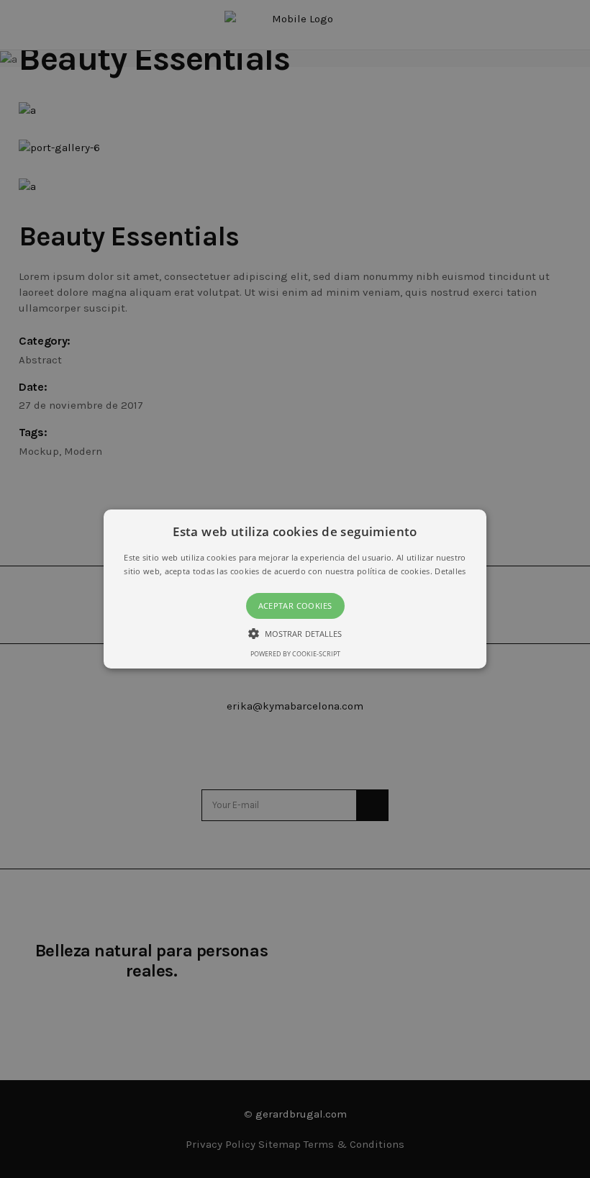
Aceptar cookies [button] (295, 605)
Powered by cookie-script (295, 653)
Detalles (450, 571)
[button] (295, 589)
